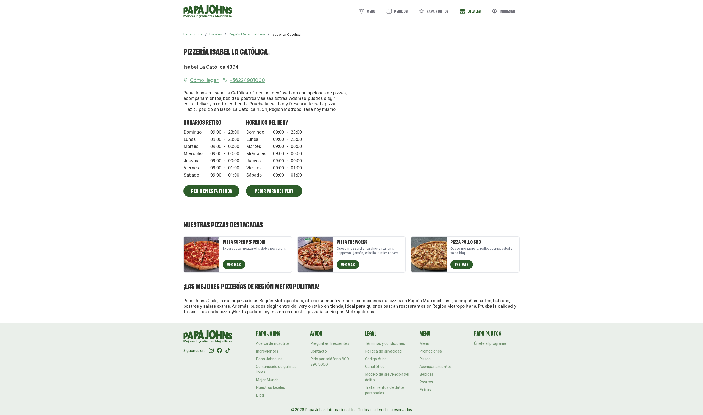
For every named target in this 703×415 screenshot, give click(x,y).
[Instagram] (211, 350)
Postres (426, 382)
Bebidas (426, 374)
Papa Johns (192, 34)
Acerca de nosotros (273, 343)
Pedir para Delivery (274, 191)
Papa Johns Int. (269, 359)
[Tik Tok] (227, 350)
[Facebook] (219, 350)
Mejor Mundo (267, 380)
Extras (425, 389)
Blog (260, 395)
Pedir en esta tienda (211, 191)
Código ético (376, 359)
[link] (287, 34)
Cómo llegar (204, 80)
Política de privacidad (383, 351)
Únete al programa (490, 343)
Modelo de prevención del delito (387, 377)
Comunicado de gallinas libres (276, 369)
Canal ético (374, 366)
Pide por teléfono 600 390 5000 (329, 362)
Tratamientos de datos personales (385, 390)
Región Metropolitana (247, 34)
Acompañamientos (435, 366)
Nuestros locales (270, 387)
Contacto (318, 351)
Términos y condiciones (385, 343)
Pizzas (425, 359)
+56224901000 (247, 80)
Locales (215, 34)
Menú (424, 343)
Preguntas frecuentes (329, 343)
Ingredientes (267, 351)
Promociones (430, 351)
